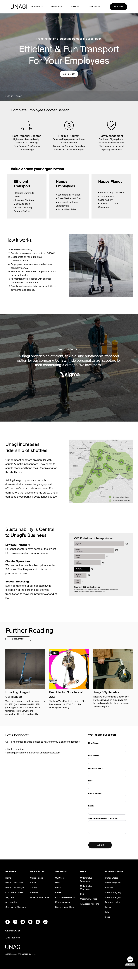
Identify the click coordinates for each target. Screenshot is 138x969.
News (58, 882)
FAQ (82, 894)
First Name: (93, 743)
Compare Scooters (14, 892)
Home (8, 878)
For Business (94, 6)
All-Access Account (89, 904)
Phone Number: (95, 793)
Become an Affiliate (64, 907)
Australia (109, 887)
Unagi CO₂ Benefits (106, 692)
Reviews (34, 892)
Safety (33, 882)
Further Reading (29, 630)
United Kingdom (112, 882)
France (108, 907)
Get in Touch (69, 74)
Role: (90, 781)
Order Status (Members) (86, 879)
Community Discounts (15, 907)
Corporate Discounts (65, 897)
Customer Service (88, 899)
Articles (33, 887)
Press (58, 887)
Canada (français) (113, 897)
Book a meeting (15, 749)
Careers (59, 892)
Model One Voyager (14, 887)
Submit (100, 844)
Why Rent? (56, 6)
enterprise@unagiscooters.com (43, 752)
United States (111, 878)
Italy (107, 912)
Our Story (59, 878)
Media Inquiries (62, 902)
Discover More (18, 639)
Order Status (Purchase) (86, 888)
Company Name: (96, 768)
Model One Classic (14, 882)
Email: (91, 806)
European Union (112, 902)
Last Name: (93, 756)
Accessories (11, 902)
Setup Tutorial (37, 878)
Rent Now (118, 6)
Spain (108, 917)
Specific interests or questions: (103, 818)
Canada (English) (113, 892)
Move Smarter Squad (40, 897)
